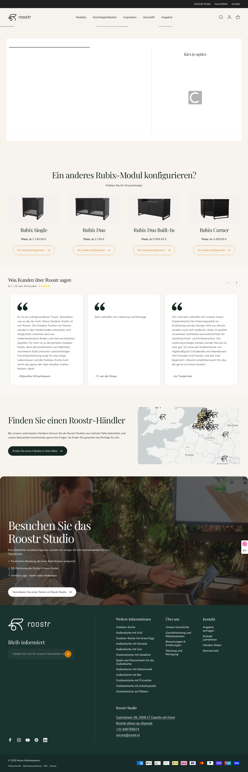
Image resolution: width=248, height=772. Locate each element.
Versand (52, 766)
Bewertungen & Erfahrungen (175, 643)
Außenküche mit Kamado (131, 644)
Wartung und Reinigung (174, 652)
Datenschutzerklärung (32, 766)
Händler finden (212, 645)
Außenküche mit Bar (128, 675)
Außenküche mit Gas (129, 649)
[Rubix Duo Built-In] (154, 208)
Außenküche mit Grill (129, 633)
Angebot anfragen (208, 629)
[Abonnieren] (68, 654)
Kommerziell (210, 651)
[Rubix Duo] (94, 208)
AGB (45, 766)
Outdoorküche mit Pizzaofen (133, 680)
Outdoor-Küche (125, 627)
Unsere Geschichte (177, 627)
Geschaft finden (202, 4)
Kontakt (236, 4)
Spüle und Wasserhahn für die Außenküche (135, 662)
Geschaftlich (221, 4)
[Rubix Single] (34, 208)
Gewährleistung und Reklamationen (178, 634)
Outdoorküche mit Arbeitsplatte (136, 686)
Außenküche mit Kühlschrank (134, 669)
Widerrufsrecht (14, 766)
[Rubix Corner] (214, 208)
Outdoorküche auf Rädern (132, 691)
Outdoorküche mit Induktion (133, 655)
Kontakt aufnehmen (210, 638)
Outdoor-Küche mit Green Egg (135, 638)
